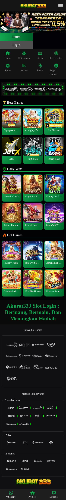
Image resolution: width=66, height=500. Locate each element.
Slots (40, 58)
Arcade (23, 70)
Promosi (32, 496)
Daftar (16, 36)
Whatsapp (11, 496)
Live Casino (56, 58)
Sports (8, 70)
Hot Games (24, 58)
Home (8, 58)
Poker (40, 70)
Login (16, 45)
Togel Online (53, 72)
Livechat (54, 496)
